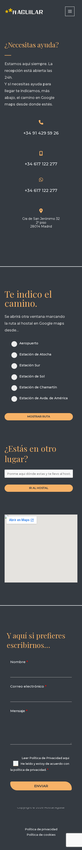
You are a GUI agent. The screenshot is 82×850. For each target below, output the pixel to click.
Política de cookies (41, 834)
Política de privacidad (41, 829)
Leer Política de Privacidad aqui (45, 758)
